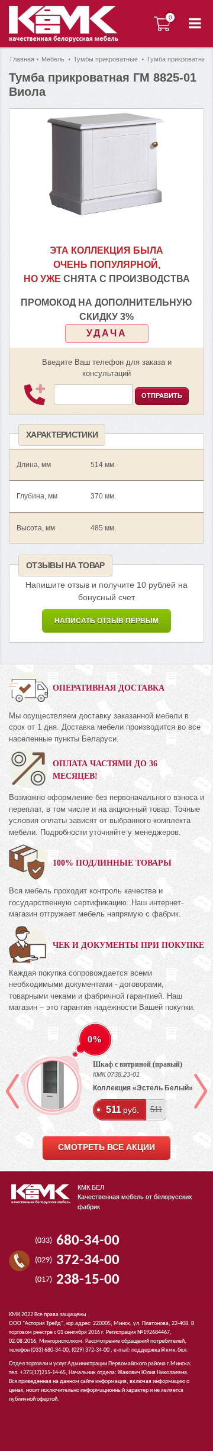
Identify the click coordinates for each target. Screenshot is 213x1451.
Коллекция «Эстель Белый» (143, 1088)
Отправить (161, 395)
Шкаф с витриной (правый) (137, 1064)
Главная (22, 59)
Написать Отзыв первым (106, 621)
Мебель (52, 59)
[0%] (53, 1085)
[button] (195, 23)
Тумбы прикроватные (105, 59)
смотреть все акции (106, 1147)
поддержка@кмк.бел (158, 1350)
